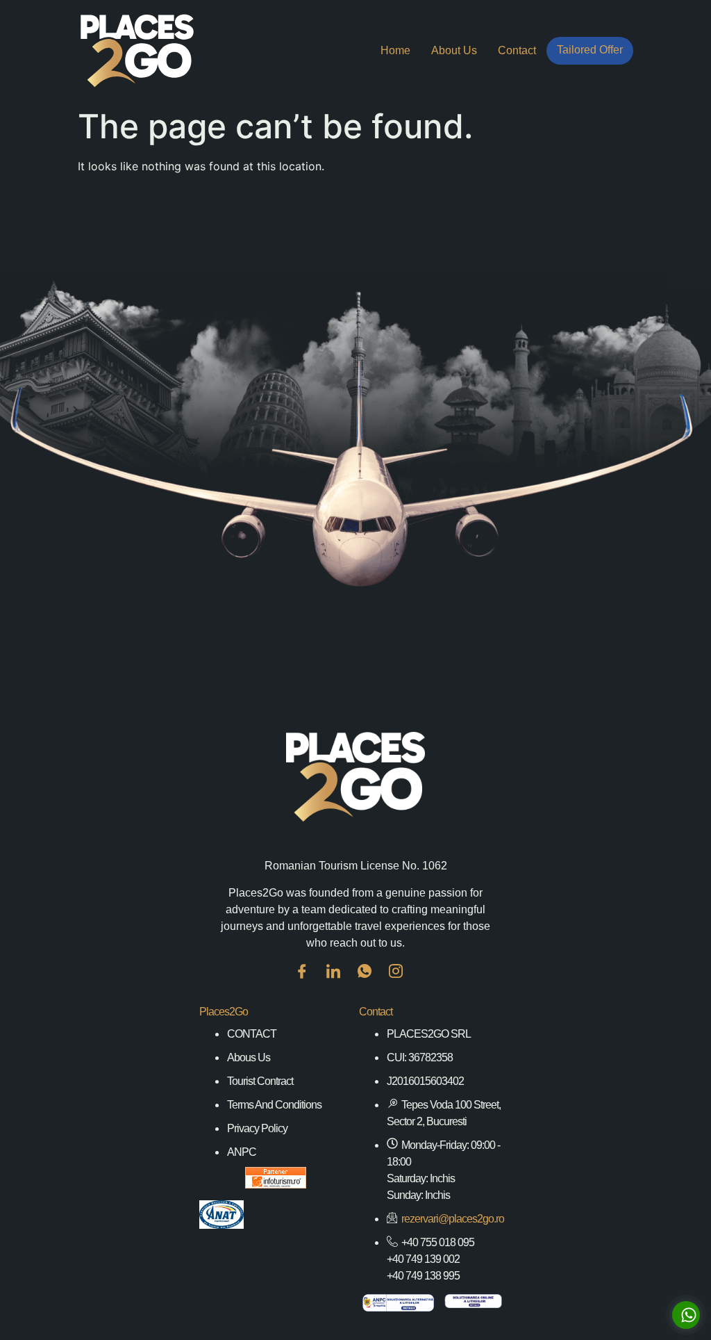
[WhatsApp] (371, 981)
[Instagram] (403, 981)
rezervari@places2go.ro (452, 1219)
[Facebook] (309, 981)
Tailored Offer (590, 50)
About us (454, 50)
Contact (517, 50)
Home (395, 50)
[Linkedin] (340, 981)
